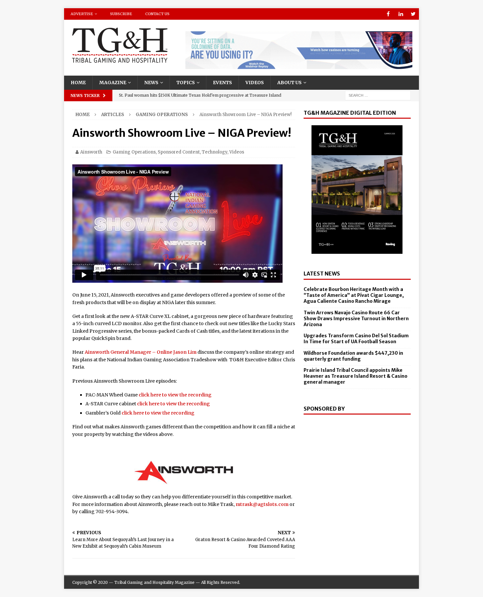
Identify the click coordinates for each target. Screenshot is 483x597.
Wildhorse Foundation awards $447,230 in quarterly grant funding (353, 356)
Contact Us (157, 14)
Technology (214, 152)
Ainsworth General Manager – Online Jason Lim (140, 352)
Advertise (82, 14)
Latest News (322, 273)
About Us (289, 82)
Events (222, 82)
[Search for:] (378, 95)
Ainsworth (91, 152)
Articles (112, 114)
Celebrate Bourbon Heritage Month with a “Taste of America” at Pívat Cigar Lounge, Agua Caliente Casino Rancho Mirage (354, 295)
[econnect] (298, 65)
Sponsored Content (179, 152)
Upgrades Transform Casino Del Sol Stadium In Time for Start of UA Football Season (356, 339)
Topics (185, 82)
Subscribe (121, 14)
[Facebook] (388, 14)
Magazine (112, 82)
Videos (254, 82)
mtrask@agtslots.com (262, 504)
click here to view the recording (175, 395)
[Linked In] (400, 14)
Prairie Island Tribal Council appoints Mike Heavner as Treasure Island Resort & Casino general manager (355, 376)
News (151, 82)
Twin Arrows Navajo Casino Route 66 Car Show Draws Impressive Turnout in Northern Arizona (356, 318)
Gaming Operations (134, 152)
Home (78, 82)
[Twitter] (413, 14)
